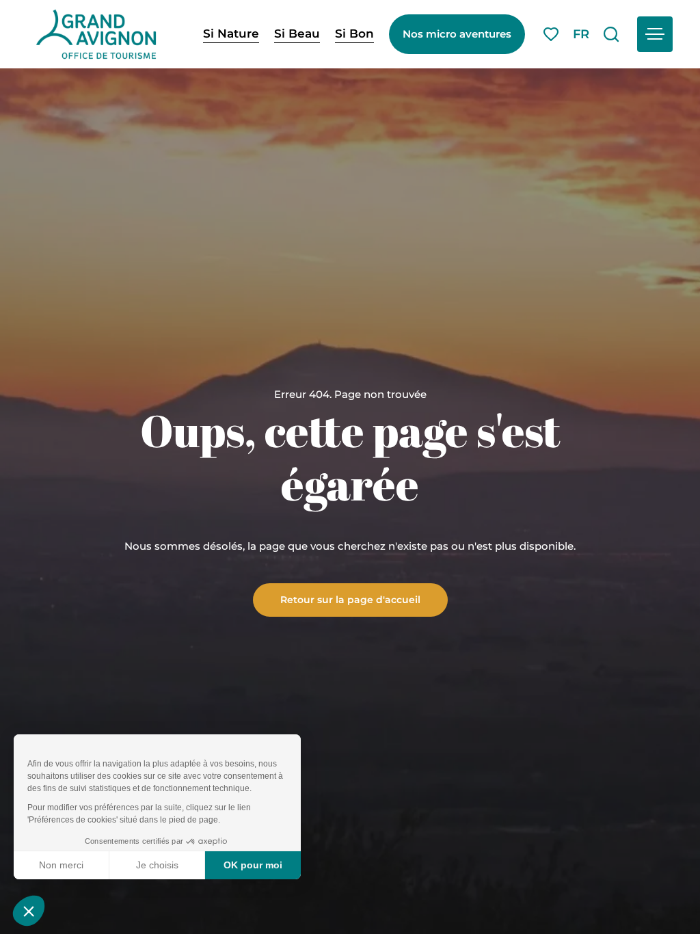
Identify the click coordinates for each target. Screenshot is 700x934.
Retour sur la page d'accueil (350, 599)
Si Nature (231, 33)
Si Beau (297, 33)
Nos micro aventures (457, 33)
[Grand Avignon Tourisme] (96, 34)
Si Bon (354, 33)
